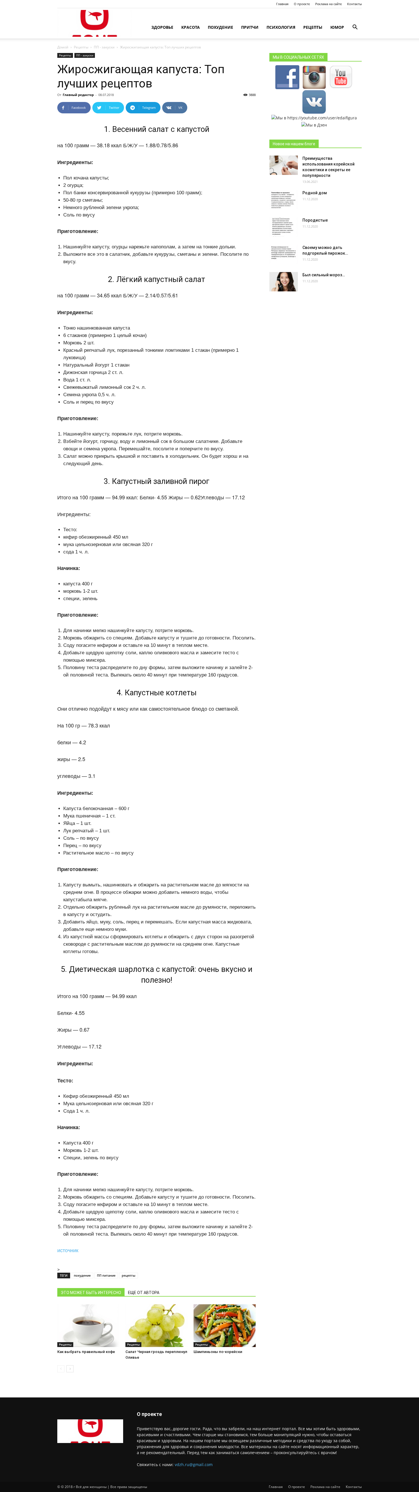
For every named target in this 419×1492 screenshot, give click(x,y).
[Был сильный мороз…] (283, 282)
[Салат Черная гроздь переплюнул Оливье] (156, 1325)
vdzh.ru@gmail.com (194, 1464)
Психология (281, 27)
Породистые (315, 220)
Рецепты (312, 27)
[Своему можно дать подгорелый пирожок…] (283, 254)
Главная (282, 4)
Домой (62, 47)
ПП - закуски (104, 47)
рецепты (128, 1275)
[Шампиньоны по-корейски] (225, 1325)
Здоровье (162, 27)
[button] (355, 27)
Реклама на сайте (328, 4)
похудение (82, 1275)
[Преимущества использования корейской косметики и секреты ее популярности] (283, 165)
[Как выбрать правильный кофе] (88, 1325)
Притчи (250, 27)
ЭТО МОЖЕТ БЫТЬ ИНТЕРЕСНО (91, 1292)
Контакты (354, 4)
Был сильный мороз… (323, 275)
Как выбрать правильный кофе (86, 1352)
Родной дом (314, 193)
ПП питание (106, 1275)
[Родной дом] (283, 200)
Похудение (220, 27)
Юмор (337, 27)
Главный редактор (78, 95)
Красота (190, 27)
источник (67, 1250)
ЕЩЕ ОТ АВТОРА (143, 1292)
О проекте (302, 4)
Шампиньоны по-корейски (218, 1352)
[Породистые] (283, 227)
